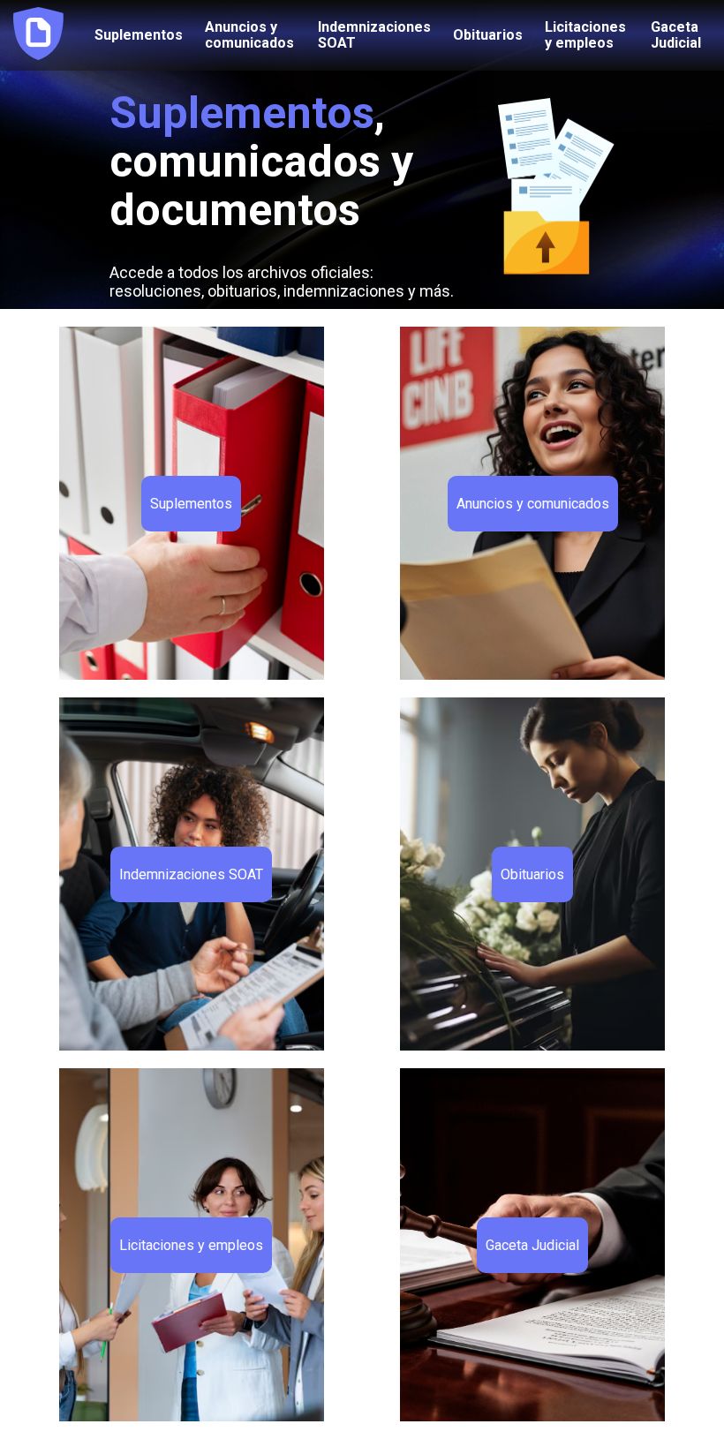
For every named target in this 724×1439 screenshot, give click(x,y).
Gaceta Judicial (676, 35)
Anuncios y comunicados (249, 35)
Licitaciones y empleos (585, 35)
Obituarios (488, 34)
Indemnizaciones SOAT (374, 35)
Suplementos (138, 34)
